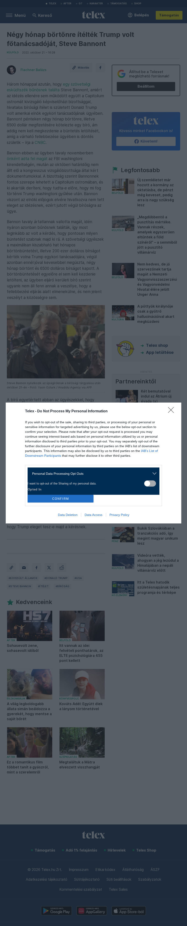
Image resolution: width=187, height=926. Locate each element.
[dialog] (93, 463)
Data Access (93, 515)
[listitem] (92, 473)
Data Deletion (68, 515)
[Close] (172, 411)
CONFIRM (60, 498)
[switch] (150, 483)
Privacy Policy (119, 515)
